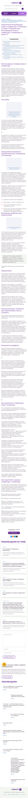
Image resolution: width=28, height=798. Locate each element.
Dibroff (16, 3)
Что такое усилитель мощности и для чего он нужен (13, 750)
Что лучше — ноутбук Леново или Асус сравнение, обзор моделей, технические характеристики (13, 705)
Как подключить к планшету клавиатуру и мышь (14, 593)
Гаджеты (14, 13)
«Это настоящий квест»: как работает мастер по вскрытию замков (13, 687)
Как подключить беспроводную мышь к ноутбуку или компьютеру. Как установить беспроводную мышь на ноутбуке (14, 114)
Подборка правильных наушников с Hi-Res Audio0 (17, 695)
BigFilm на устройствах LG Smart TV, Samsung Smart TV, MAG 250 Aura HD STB (14, 622)
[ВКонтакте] (11, 536)
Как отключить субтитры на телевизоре (17, 714)
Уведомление (7, 49)
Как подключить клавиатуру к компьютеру (11, 549)
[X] (17, 536)
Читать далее (7, 677)
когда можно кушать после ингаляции (18, 780)
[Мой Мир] (15, 536)
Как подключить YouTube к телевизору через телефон (13, 579)
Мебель (22, 13)
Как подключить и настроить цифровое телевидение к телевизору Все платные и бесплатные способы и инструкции (14, 565)
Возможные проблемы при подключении (14, 48)
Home (4, 19)
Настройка (6, 44)
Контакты (23, 794)
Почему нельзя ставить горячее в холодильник (13, 666)
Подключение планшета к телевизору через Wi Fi (14, 168)
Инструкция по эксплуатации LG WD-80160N (12, 741)
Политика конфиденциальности (13, 794)
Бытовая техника (6, 13)
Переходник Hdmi (7, 723)
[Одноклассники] (13, 536)
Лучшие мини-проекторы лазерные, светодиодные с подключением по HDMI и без (13, 732)
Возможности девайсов (9, 53)
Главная (4, 794)
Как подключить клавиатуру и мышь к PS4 (14, 228)
